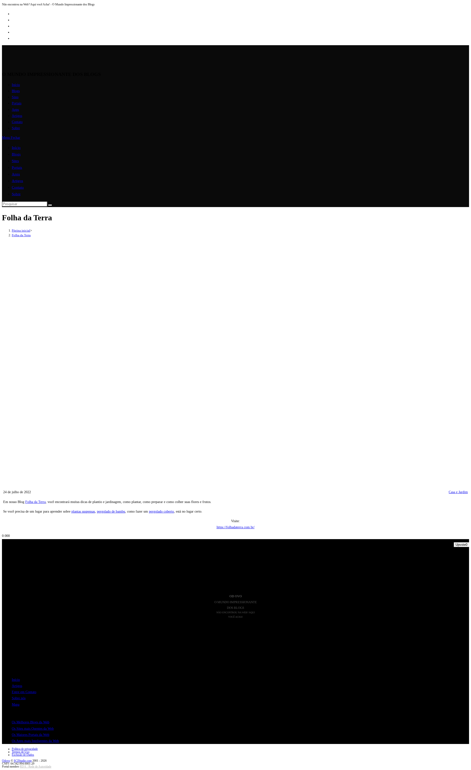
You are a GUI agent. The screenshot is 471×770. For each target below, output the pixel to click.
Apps (16, 174)
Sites (15, 161)
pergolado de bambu (111, 511)
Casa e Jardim (458, 492)
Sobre (16, 194)
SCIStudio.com (23, 760)
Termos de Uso (20, 752)
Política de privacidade (25, 749)
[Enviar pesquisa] (50, 205)
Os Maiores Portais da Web (30, 735)
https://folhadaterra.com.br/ (236, 527)
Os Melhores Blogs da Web (30, 722)
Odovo (6, 760)
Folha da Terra (21, 235)
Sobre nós (19, 698)
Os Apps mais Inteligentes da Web (35, 741)
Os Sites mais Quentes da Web (33, 728)
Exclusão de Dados (23, 754)
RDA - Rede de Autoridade (35, 766)
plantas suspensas (83, 511)
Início (16, 148)
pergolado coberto (161, 511)
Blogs (16, 154)
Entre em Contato (24, 692)
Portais (17, 167)
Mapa (15, 704)
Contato (18, 187)
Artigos (17, 181)
